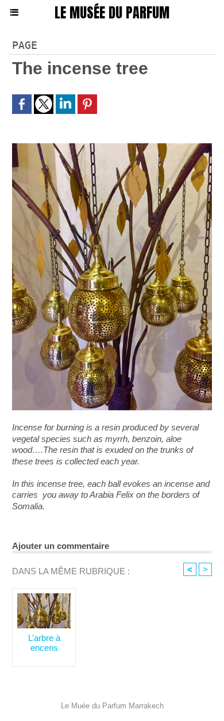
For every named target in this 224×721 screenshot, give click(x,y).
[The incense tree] (112, 148)
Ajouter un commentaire (60, 546)
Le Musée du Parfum (112, 12)
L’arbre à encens (44, 643)
